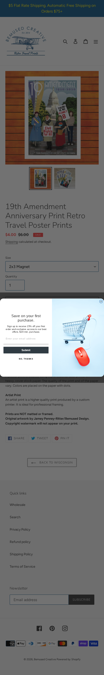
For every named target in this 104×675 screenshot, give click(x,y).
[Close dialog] (101, 301)
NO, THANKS (26, 359)
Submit (26, 350)
